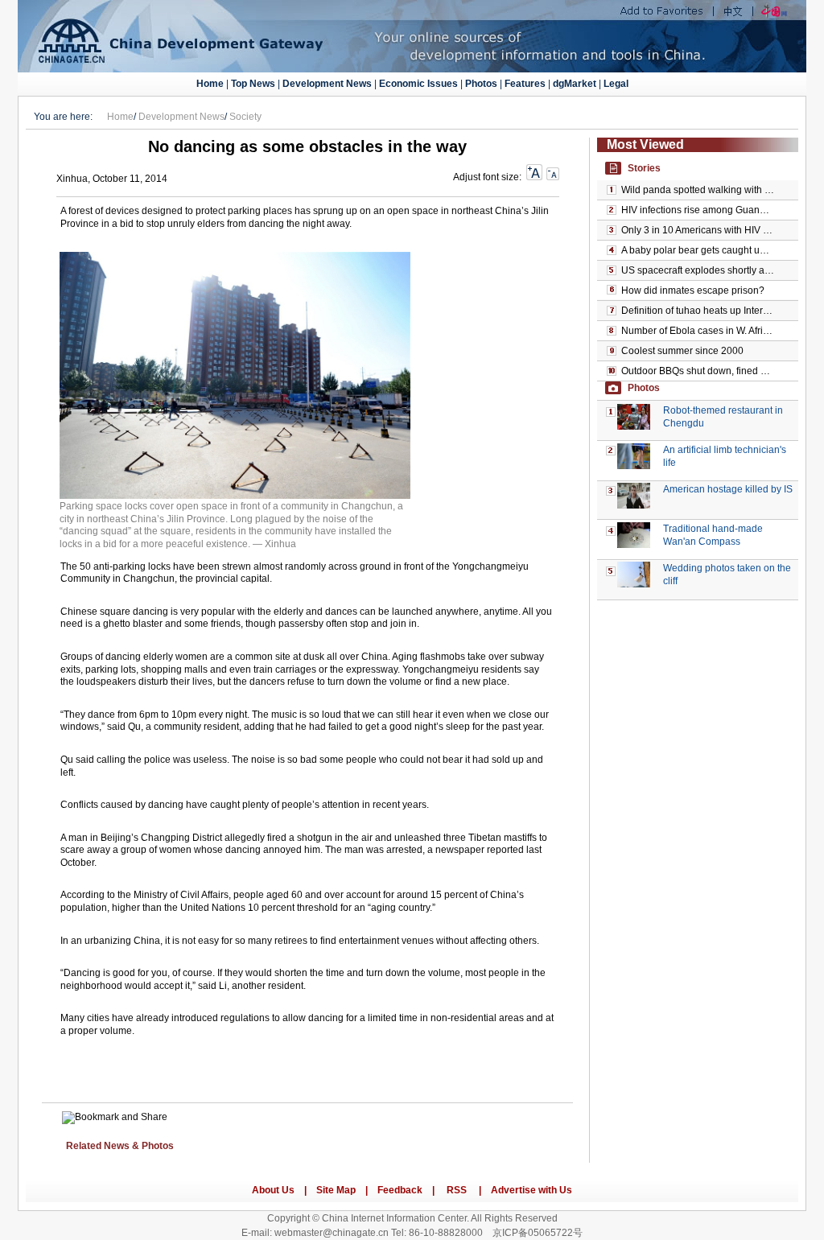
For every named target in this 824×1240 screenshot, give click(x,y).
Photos (481, 83)
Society (245, 116)
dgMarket (574, 83)
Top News (253, 83)
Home (210, 83)
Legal (616, 83)
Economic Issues (418, 83)
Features (525, 83)
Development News (327, 83)
